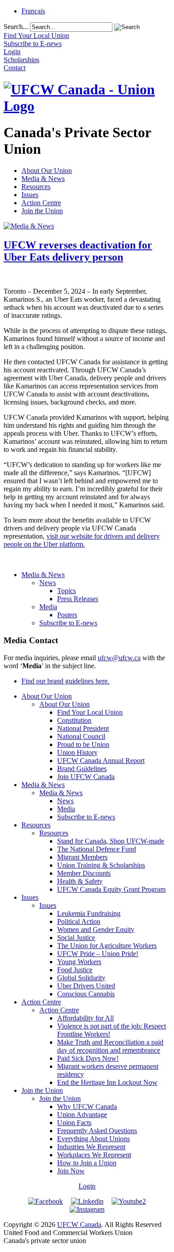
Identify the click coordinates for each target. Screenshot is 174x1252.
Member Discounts (84, 873)
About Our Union (46, 170)
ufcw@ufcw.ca (119, 658)
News (47, 582)
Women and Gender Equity (95, 929)
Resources (35, 186)
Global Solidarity (81, 978)
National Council (81, 736)
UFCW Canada (79, 1224)
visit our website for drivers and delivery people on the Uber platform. (82, 540)
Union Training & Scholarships (101, 865)
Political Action (78, 921)
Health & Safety (80, 881)
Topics (66, 590)
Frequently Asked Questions (97, 1130)
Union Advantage (82, 1114)
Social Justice (76, 937)
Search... (16, 26)
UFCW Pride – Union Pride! (97, 953)
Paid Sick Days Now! (88, 1058)
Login (87, 1186)
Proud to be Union (83, 744)
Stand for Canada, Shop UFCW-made (110, 841)
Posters (67, 615)
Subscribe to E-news (68, 623)
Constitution (74, 720)
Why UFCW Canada (87, 1106)
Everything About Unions (93, 1138)
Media (48, 607)
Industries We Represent (91, 1147)
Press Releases (77, 599)
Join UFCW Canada (86, 776)
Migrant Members (82, 857)
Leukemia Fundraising (88, 913)
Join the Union (42, 211)
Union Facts (74, 1122)
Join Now (71, 1171)
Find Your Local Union (90, 712)
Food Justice (74, 970)
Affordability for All (85, 1018)
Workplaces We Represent (94, 1155)
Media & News (43, 178)
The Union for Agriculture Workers (107, 945)
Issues (29, 194)
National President (83, 728)
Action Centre (41, 203)
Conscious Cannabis (86, 994)
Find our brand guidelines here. (65, 681)
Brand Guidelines (82, 768)
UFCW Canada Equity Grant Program (111, 889)
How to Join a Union (86, 1163)
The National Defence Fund (96, 849)
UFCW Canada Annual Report (101, 760)
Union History (77, 752)
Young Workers (79, 961)
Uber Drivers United (86, 986)
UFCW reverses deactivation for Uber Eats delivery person (78, 251)
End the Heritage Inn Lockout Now (107, 1082)
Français (33, 11)
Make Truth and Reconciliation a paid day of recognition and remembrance (110, 1046)
